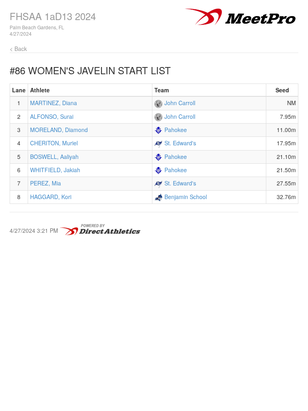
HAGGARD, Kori (50, 197)
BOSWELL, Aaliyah (54, 157)
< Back (18, 49)
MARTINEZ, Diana (53, 103)
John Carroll (179, 103)
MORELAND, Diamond (59, 130)
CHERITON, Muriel (54, 143)
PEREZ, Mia (45, 183)
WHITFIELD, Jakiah (55, 170)
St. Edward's (180, 143)
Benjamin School (185, 197)
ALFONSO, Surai (51, 116)
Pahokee (175, 130)
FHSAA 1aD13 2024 (53, 16)
